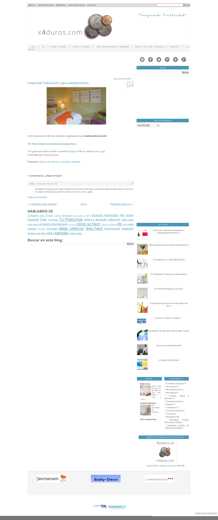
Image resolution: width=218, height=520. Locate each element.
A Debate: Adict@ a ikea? (168, 360)
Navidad (33, 220)
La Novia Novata (46, 5)
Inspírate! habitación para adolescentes (58, 83)
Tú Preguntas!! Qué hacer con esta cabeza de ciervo (169, 304)
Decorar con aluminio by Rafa (168, 345)
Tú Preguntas (71, 219)
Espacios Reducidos (104, 215)
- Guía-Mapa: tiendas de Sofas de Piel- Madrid (177, 426)
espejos (32, 228)
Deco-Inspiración (77, 5)
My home (127, 215)
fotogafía (42, 229)
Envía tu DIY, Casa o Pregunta (149, 47)
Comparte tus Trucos (40, 215)
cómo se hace (88, 223)
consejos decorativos (53, 224)
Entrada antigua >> (121, 204)
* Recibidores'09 (172, 417)
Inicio (33, 47)
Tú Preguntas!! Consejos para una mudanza (169, 274)
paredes (76, 161)
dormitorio (53, 161)
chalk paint (33, 224)
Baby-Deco (61, 5)
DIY (43, 47)
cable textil (127, 219)
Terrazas (53, 219)
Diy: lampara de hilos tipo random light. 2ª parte (168, 331)
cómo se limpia (109, 224)
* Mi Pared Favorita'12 (174, 389)
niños (50, 233)
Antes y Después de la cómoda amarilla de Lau (168, 245)
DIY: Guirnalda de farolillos (155, 408)
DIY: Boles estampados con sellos (169, 289)
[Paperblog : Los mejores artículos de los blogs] (100, 508)
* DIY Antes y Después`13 (175, 383)
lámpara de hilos (37, 233)
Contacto (91, 5)
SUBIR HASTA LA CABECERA (206, 513)
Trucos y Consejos (81, 47)
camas (42, 161)
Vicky (31, 183)
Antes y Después (58, 47)
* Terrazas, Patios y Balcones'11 (177, 397)
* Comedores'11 (172, 407)
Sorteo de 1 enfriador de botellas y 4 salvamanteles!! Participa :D (168, 231)
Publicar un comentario (37, 197)
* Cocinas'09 (170, 414)
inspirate (65, 161)
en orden (128, 224)
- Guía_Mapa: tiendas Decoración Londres (177, 421)
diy (119, 223)
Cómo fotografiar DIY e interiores (112, 47)
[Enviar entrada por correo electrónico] (59, 155)
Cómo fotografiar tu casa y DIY (72, 215)
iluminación (112, 229)
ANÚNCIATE (174, 47)
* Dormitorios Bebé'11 (174, 401)
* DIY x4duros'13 (172, 386)
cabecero (114, 220)
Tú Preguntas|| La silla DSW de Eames (169, 259)
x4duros (31, 5)
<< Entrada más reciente (42, 204)
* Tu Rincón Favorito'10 (174, 410)
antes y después (95, 220)
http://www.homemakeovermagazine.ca (54, 143)
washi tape (76, 233)
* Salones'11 (170, 404)
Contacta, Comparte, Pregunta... (168, 318)
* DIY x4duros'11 (172, 392)
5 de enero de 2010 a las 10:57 (47, 184)
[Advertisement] (82, 64)
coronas (71, 224)
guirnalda (52, 228)
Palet (43, 220)
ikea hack (94, 228)
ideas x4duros (71, 228)
